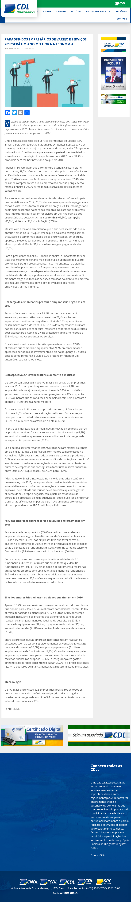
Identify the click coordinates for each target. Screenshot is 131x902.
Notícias (76, 11)
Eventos (61, 11)
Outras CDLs (98, 855)
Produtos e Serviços (98, 11)
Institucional (43, 11)
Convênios (121, 11)
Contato (122, 19)
